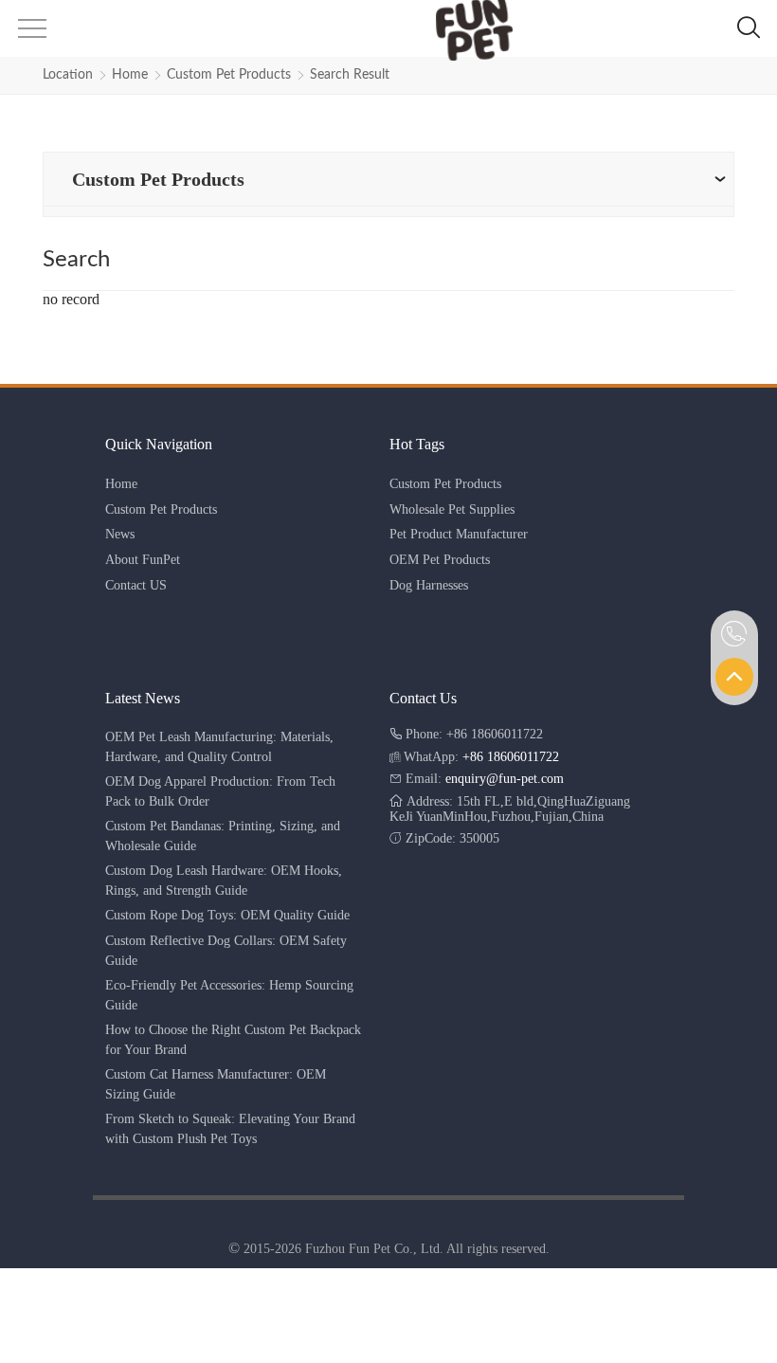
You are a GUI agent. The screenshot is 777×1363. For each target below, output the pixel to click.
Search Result (349, 75)
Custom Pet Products (229, 75)
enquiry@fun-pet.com (505, 779)
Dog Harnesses (428, 585)
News (120, 534)
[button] (30, 34)
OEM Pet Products (439, 560)
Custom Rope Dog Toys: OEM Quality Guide (227, 915)
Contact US (136, 585)
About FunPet (142, 560)
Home (130, 75)
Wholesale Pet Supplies (452, 509)
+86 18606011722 (510, 757)
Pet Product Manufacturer (458, 534)
